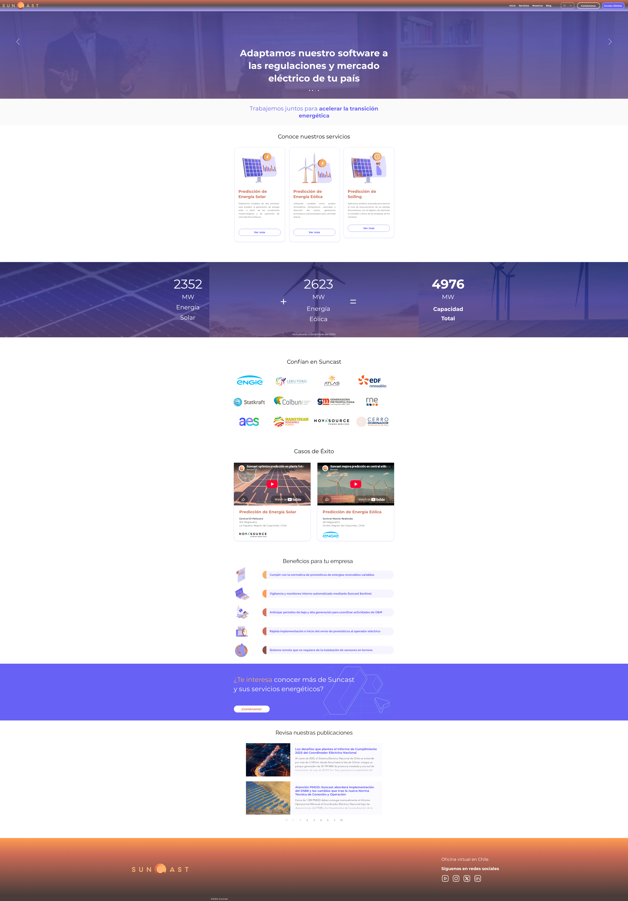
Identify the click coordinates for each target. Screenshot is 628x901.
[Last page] (341, 820)
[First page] (286, 820)
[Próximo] (610, 42)
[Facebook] (456, 878)
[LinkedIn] (477, 878)
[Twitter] (467, 878)
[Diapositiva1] (309, 90)
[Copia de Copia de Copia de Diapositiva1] (315, 90)
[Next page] (335, 820)
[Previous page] (293, 820)
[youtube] (445, 878)
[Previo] (17, 42)
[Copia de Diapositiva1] (312, 90)
